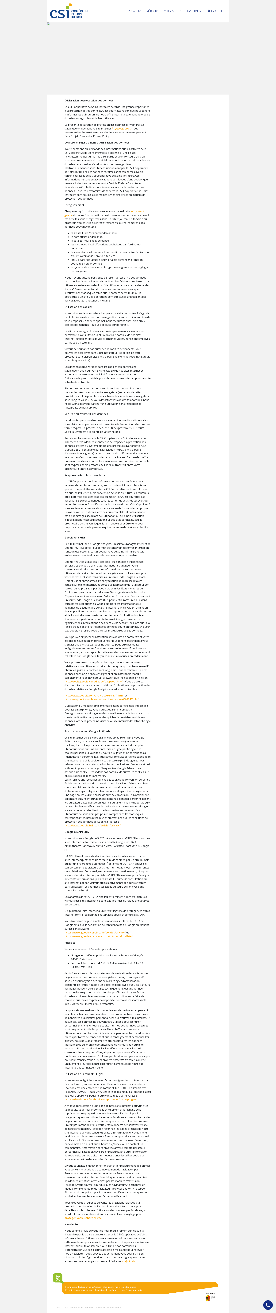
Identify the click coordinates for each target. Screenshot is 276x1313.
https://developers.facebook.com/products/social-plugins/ (101, 1099)
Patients (168, 11)
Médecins (152, 11)
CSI (180, 11)
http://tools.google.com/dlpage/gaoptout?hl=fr (94, 681)
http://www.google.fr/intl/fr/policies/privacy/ (93, 825)
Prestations (134, 11)
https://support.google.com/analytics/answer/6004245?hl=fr (102, 699)
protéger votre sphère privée (83, 1218)
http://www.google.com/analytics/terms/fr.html (94, 695)
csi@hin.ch (128, 1261)
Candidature (194, 11)
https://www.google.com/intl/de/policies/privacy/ (95, 932)
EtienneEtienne (113, 1307)
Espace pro (215, 11)
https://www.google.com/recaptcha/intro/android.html (99, 936)
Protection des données (81, 1307)
